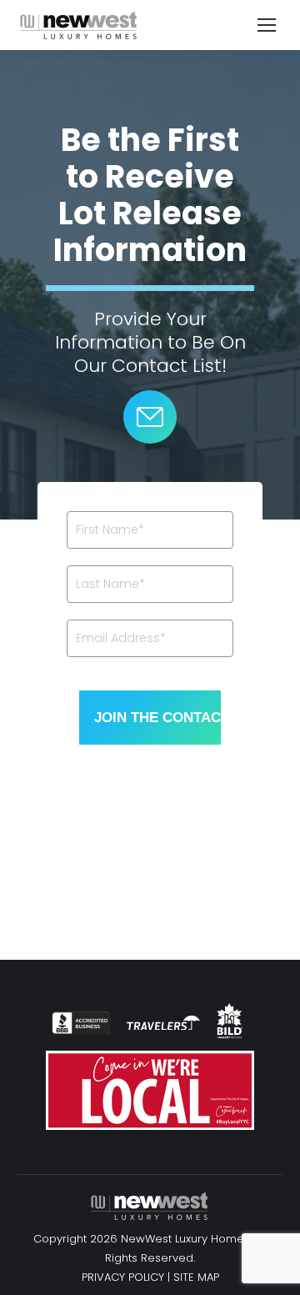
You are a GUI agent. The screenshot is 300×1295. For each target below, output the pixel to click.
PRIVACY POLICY (123, 1277)
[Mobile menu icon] (266, 25)
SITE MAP (196, 1277)
